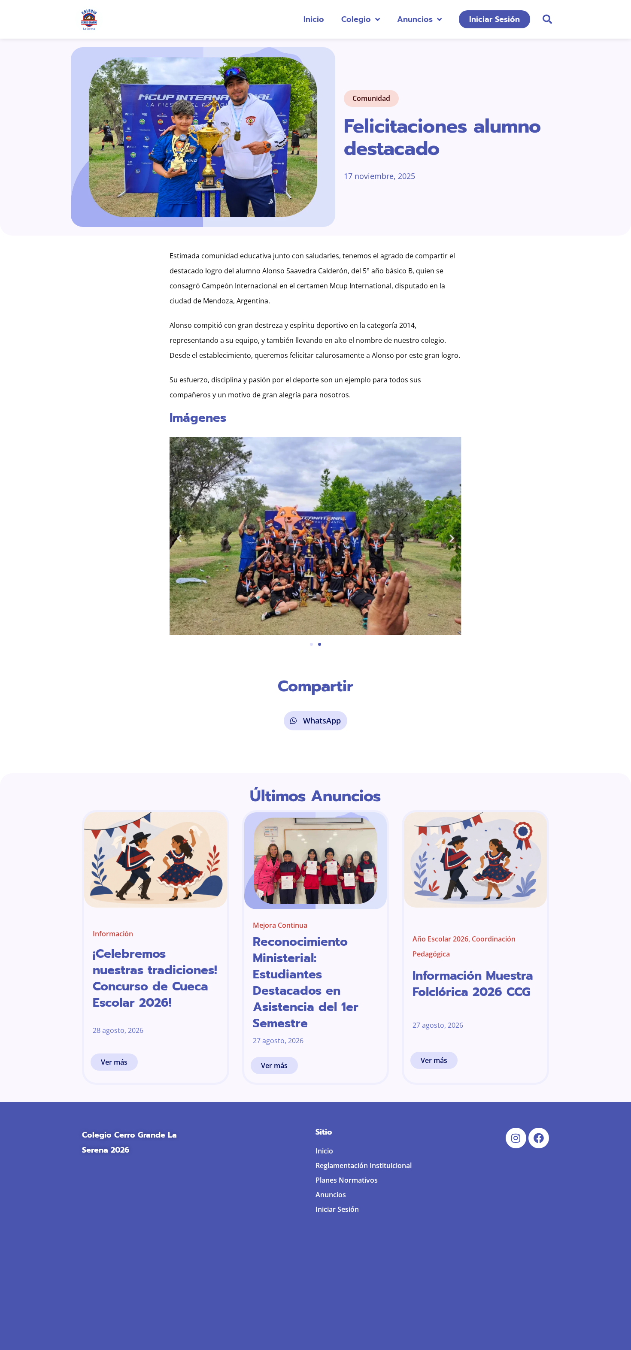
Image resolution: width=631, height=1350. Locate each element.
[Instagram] (516, 1138)
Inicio (313, 19)
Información (113, 933)
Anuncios (415, 19)
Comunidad (371, 98)
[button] (547, 19)
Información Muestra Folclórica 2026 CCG (473, 983)
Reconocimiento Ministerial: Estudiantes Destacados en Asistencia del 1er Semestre (305, 982)
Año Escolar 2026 (440, 939)
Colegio (356, 19)
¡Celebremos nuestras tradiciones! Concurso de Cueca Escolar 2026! (155, 978)
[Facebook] (538, 1138)
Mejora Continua (280, 925)
